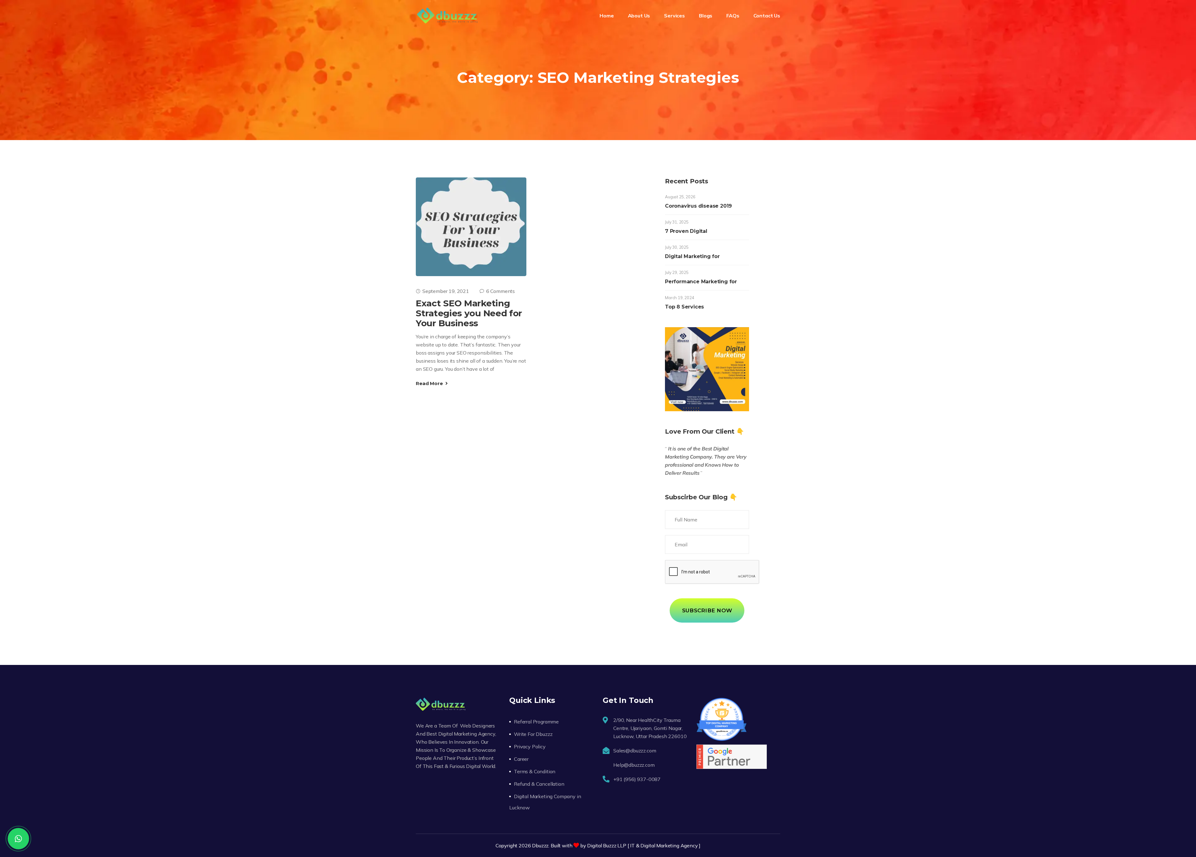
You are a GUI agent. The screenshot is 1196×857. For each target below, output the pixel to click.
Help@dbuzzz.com (634, 765)
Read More (430, 383)
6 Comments (500, 291)
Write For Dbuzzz (533, 734)
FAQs (732, 15)
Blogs (705, 15)
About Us (639, 15)
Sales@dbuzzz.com (634, 750)
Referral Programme (536, 721)
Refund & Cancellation (539, 784)
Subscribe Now (707, 610)
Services (674, 15)
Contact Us (766, 15)
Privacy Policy (530, 746)
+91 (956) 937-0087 (637, 779)
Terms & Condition (534, 771)
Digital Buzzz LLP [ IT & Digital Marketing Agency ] (643, 845)
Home (607, 15)
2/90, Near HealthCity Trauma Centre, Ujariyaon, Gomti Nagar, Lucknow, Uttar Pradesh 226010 (649, 728)
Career (521, 759)
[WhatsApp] (18, 838)
